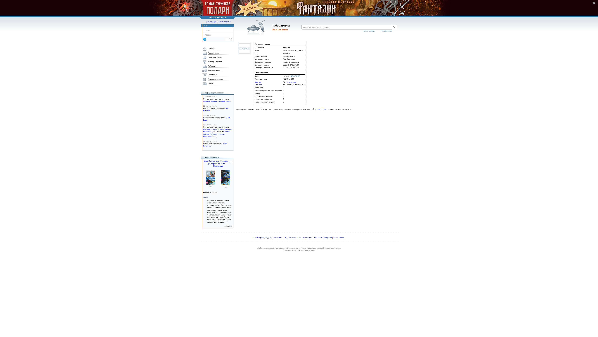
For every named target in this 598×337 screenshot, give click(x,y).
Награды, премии (215, 62)
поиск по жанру (369, 31)
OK (229, 39)
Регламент (277, 238)
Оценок (258, 82)
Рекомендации (214, 70)
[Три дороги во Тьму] (210, 184)
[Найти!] (394, 27)
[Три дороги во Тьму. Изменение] (225, 185)
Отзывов (258, 85)
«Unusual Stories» (210, 101)
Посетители (212, 75)
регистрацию (321, 109)
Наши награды (305, 238)
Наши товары (339, 238)
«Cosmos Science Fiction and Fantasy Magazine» (216, 134)
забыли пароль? (224, 22)
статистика (291, 82)
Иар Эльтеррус (222, 161)
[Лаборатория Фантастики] (257, 27)
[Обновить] (231, 163)
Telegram (328, 238)
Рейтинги (211, 66)
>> (227, 222)
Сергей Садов (209, 161)
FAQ (285, 238)
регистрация (211, 22)
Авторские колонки (215, 79)
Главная (211, 48)
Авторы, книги (213, 53)
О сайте (256, 238)
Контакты (293, 238)
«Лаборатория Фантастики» (304, 250)
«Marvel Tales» (224, 101)
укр (269, 238)
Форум (210, 83)
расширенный (386, 31)
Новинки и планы (215, 57)
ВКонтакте (317, 238)
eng (262, 238)
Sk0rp (205, 197)
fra (266, 238)
